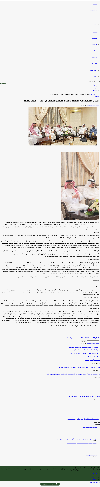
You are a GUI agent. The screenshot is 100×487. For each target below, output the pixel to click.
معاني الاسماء (94, 63)
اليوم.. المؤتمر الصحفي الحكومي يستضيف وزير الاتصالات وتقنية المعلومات (79, 367)
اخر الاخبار (95, 32)
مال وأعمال (94, 44)
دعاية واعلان (94, 57)
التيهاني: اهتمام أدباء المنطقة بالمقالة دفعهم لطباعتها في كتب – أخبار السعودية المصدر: (78, 338)
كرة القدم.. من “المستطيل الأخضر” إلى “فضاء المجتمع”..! (84, 396)
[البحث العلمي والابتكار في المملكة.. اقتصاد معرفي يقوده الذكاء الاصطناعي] (3, 452)
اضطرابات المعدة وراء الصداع (91, 455)
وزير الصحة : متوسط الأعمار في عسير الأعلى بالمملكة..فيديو (83, 419)
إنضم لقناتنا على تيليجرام (48, 484)
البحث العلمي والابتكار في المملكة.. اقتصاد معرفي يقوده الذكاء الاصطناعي (81, 443)
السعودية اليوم (94, 38)
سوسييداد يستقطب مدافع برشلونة (90, 427)
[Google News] (95, 345)
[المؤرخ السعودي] (95, 17)
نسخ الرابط (84, 341)
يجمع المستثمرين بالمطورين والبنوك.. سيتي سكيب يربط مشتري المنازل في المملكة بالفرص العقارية (77, 439)
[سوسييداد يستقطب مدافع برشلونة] (3, 436)
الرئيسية (96, 94)
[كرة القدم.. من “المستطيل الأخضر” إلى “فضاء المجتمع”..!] (86, 393)
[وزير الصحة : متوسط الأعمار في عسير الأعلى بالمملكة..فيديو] (86, 415)
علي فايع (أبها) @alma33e (93, 105)
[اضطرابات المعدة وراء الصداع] (3, 464)
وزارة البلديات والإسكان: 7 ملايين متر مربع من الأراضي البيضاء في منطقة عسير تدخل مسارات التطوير (73, 374)
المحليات (95, 50)
